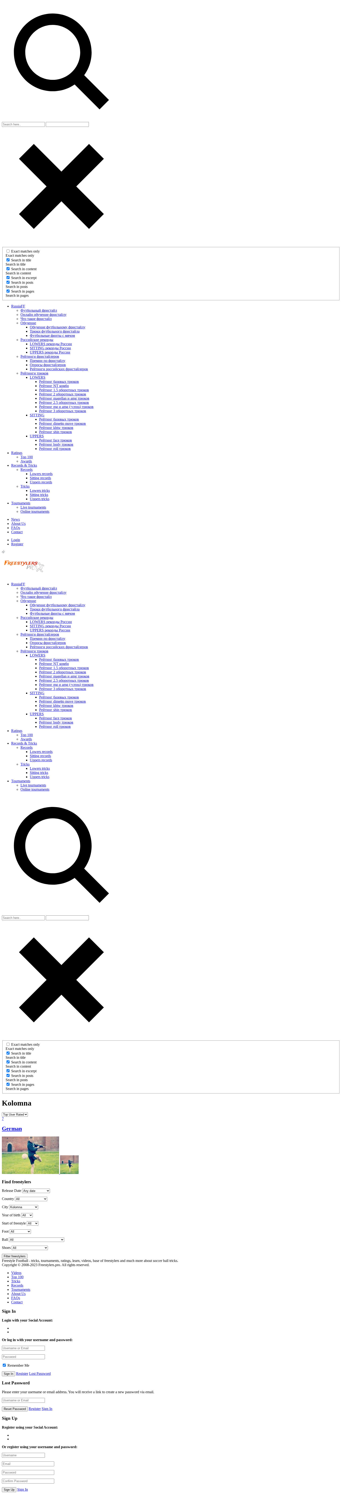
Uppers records (41, 482)
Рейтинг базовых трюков (59, 382)
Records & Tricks (24, 465)
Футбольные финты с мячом (52, 335)
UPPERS (37, 436)
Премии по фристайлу (47, 361)
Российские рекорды (36, 340)
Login (15, 540)
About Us (18, 524)
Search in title (21, 260)
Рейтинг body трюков (56, 444)
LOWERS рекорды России (51, 344)
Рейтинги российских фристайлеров (59, 369)
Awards (26, 461)
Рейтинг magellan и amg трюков (64, 398)
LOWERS (37, 377)
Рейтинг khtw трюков (56, 428)
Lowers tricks (40, 490)
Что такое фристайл (36, 319)
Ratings (16, 453)
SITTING (37, 415)
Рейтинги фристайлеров (39, 356)
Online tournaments (34, 511)
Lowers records (41, 474)
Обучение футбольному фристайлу (57, 327)
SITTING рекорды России (50, 348)
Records (26, 470)
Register (17, 544)
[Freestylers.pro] (25, 576)
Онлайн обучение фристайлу (43, 315)
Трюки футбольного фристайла (55, 331)
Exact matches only (25, 251)
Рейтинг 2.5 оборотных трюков (64, 403)
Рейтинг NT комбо (54, 386)
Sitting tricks (39, 495)
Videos (16, 1273)
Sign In (47, 1409)
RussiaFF (18, 306)
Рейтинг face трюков (55, 440)
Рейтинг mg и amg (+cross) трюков (66, 407)
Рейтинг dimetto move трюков (62, 423)
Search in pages (22, 291)
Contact (17, 532)
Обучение (28, 323)
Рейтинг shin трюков (55, 432)
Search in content (24, 269)
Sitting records (40, 478)
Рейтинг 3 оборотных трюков (62, 411)
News (15, 519)
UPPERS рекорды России (50, 352)
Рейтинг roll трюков (55, 449)
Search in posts (22, 282)
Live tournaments (33, 507)
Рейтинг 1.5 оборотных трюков (64, 390)
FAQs (15, 528)
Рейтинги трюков (34, 373)
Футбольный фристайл (38, 310)
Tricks (25, 486)
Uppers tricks (39, 499)
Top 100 (26, 457)
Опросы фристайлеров (48, 365)
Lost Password (40, 1374)
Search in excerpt (24, 278)
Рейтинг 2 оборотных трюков (62, 394)
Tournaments (20, 503)
